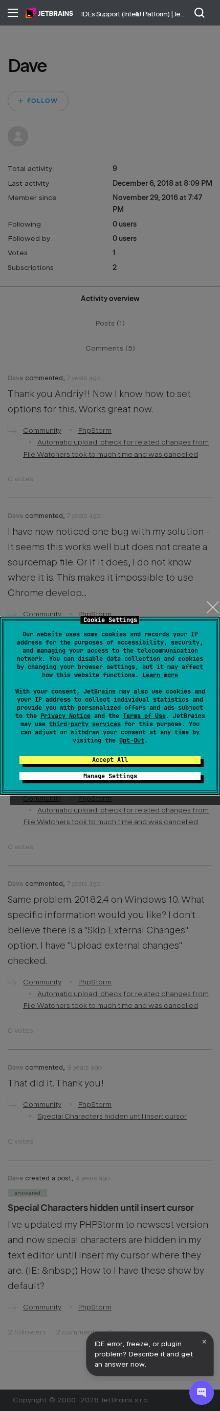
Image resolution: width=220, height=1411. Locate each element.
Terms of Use (144, 716)
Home (49, 13)
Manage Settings (110, 776)
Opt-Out (131, 740)
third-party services (85, 724)
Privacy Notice (65, 716)
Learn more (160, 675)
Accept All (110, 760)
